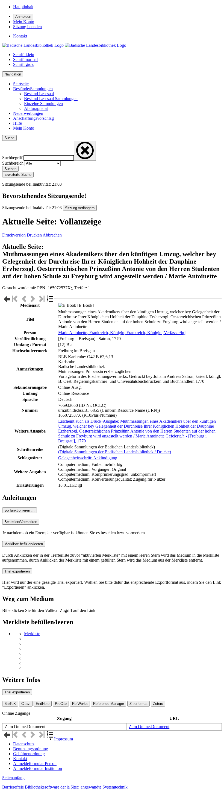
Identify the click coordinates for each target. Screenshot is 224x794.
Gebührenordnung (29, 753)
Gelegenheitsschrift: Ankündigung (87, 458)
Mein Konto (23, 128)
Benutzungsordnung (30, 748)
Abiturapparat (36, 108)
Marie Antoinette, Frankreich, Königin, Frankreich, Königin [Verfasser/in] (121, 332)
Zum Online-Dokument (149, 726)
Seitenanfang (13, 777)
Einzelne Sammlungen (43, 103)
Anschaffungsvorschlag (33, 118)
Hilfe (17, 123)
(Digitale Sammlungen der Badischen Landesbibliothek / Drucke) (114, 451)
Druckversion (14, 235)
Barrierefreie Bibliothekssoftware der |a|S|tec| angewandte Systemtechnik (65, 787)
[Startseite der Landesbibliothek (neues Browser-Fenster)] (64, 45)
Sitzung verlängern (80, 208)
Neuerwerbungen (28, 113)
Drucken (34, 235)
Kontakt (20, 758)
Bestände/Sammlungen (33, 88)
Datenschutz (23, 744)
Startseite (21, 83)
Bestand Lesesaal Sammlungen (51, 98)
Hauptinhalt (23, 6)
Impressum (63, 739)
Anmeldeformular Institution (37, 768)
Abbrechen (52, 235)
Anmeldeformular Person (35, 763)
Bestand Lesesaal (39, 93)
